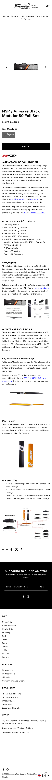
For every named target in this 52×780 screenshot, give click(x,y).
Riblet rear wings (20, 381)
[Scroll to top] (46, 772)
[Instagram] (28, 597)
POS (29, 774)
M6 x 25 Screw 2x (20, 236)
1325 (25, 212)
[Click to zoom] (33, 36)
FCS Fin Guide (8, 701)
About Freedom (9, 625)
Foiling (14, 16)
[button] (44, 775)
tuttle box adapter (41, 288)
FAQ (4, 636)
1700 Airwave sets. (37, 212)
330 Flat (27, 378)
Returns (5, 643)
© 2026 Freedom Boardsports (14, 774)
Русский (5, 654)
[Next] (45, 67)
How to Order (8, 629)
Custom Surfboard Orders (13, 681)
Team (4, 640)
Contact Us (7, 622)
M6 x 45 (27, 242)
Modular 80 (9, 135)
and (24, 199)
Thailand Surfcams (10, 697)
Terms (5, 646)
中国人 (5, 650)
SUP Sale (6, 677)
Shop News (7, 704)
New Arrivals (7, 670)
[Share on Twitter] (16, 550)
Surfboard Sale (8, 674)
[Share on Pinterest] (22, 550)
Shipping (6, 633)
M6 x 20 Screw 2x (20, 233)
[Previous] (7, 67)
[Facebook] (23, 597)
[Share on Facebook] (11, 550)
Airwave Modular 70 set (28, 335)
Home (6, 16)
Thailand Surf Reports (11, 694)
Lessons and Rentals (10, 708)
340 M (34, 378)
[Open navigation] (7, 6)
